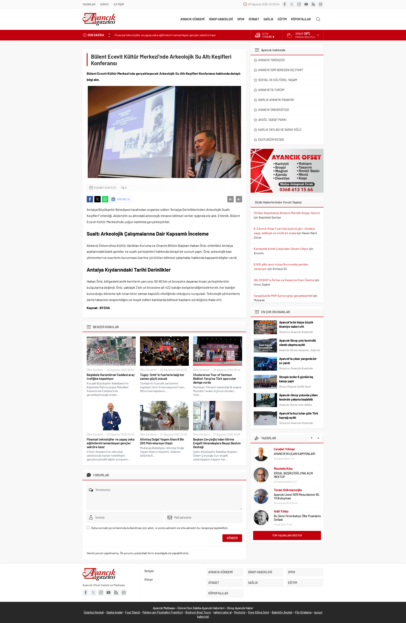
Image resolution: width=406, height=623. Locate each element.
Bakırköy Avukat (282, 612)
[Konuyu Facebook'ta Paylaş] (90, 199)
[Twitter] (292, 4)
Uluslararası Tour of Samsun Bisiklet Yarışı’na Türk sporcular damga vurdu (214, 378)
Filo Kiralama (303, 612)
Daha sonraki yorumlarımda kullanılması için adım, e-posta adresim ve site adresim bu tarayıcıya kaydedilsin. (160, 528)
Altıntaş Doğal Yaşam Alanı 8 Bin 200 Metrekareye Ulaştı (162, 441)
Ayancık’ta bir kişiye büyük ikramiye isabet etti (296, 324)
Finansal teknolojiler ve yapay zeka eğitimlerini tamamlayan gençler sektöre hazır (165, 35)
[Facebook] (285, 4)
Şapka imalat (114, 612)
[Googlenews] (321, 4)
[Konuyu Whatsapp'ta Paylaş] (105, 199)
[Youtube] (306, 4)
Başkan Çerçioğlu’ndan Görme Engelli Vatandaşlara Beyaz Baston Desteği (217, 443)
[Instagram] (299, 4)
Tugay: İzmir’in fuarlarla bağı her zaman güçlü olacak (162, 376)
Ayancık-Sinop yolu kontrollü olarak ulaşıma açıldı (297, 343)
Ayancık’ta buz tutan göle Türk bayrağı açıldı (298, 415)
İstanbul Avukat (94, 612)
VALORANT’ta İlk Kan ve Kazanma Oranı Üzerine (284, 280)
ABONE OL (124, 199)
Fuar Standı (132, 612)
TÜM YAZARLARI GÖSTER (287, 535)
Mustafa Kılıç (283, 468)
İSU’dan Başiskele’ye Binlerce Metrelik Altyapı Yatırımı (287, 213)
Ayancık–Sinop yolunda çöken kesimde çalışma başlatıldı (298, 397)
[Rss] (313, 4)
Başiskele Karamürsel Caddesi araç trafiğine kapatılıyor (111, 376)
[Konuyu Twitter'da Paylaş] (97, 199)
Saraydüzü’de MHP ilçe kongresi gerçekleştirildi (283, 295)
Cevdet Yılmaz (284, 449)
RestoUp (240, 612)
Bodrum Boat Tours (198, 612)
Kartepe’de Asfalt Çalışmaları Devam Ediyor (281, 248)
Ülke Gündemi (95, 370)
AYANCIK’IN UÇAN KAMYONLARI (294, 454)
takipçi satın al (222, 612)
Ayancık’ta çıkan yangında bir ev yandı (298, 361)
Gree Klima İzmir (258, 612)
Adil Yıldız (281, 511)
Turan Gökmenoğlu (288, 490)
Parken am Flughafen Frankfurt (163, 612)
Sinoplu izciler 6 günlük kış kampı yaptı (296, 379)
